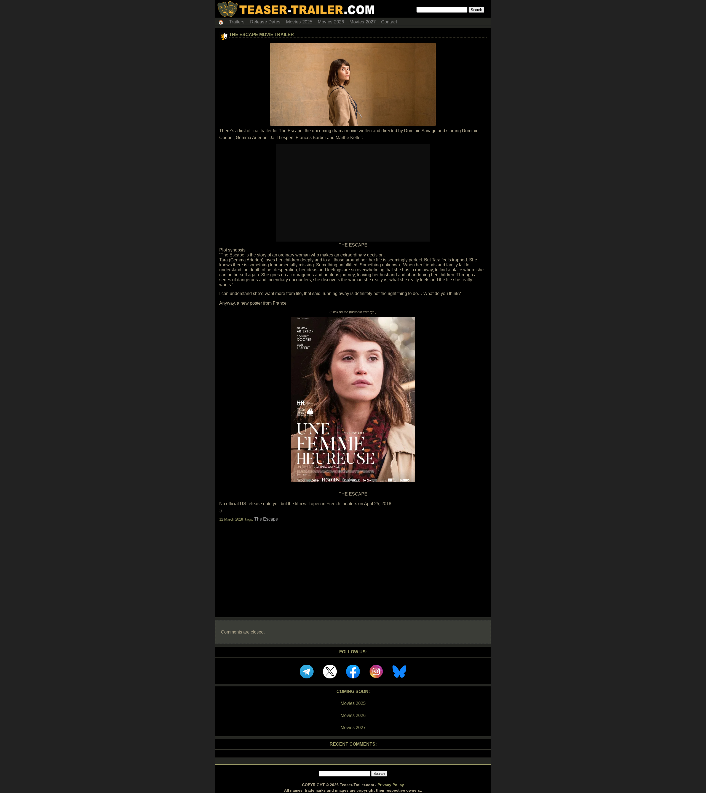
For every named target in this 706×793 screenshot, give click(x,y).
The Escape (266, 519)
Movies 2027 (362, 22)
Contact (389, 22)
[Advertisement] (353, 564)
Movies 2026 (331, 22)
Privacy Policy (391, 785)
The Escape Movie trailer (261, 34)
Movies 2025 (299, 22)
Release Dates (265, 22)
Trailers (237, 22)
